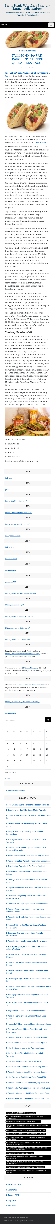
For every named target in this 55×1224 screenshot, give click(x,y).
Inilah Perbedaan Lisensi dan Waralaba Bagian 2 (27, 1043)
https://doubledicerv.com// (31, 685)
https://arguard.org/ (14, 605)
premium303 (41, 142)
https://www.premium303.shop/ (19, 616)
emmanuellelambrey (27, 51)
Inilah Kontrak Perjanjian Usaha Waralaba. (25, 1061)
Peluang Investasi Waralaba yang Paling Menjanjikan (29, 861)
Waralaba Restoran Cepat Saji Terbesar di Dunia (27, 1037)
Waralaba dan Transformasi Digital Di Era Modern (28, 941)
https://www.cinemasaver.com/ (18, 512)
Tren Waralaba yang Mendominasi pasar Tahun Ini (28, 805)
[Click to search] (48, 719)
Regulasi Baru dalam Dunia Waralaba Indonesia (27, 1011)
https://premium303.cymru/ (17, 628)
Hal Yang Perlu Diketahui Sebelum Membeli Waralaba (27, 1117)
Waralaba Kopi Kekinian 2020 (20, 1153)
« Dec (7, 778)
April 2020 (12, 1206)
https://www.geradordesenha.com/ (20, 593)
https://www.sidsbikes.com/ (17, 524)
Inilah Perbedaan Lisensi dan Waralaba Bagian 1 (27, 1048)
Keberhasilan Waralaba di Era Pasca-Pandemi (26, 866)
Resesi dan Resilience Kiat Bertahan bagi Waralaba (28, 856)
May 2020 (12, 1200)
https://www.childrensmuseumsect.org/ (22, 654)
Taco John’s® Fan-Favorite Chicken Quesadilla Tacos (27, 59)
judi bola (8, 478)
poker (7, 489)
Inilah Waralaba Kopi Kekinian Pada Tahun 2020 (27, 1077)
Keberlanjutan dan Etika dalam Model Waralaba (27, 810)
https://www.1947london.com (17, 639)
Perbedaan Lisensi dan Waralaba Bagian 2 (26, 1134)
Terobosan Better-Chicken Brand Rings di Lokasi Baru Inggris (27, 1149)
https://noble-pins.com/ (16, 501)
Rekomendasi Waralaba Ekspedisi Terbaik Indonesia (29, 1088)
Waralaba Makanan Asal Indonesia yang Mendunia (28, 1083)
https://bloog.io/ (30, 668)
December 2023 (14, 1184)
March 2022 (12, 1190)
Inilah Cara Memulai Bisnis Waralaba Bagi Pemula (28, 1067)
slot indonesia (11, 559)
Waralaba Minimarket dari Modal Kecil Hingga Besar (29, 1093)
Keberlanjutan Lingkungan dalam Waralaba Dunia (28, 904)
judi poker (9, 547)
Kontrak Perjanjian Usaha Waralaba (23, 1122)
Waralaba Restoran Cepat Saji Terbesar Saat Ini (27, 1072)
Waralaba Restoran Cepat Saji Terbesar (25, 1167)
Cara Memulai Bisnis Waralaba (21, 1113)
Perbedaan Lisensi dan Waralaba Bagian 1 (26, 1130)
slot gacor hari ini (12, 536)
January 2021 (13, 1195)
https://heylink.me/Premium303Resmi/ (22, 702)
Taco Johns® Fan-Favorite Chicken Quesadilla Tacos (23, 1143)
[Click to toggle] (51, 24)
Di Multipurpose (20, 1220)
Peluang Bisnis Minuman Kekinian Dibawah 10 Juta (28, 1099)
